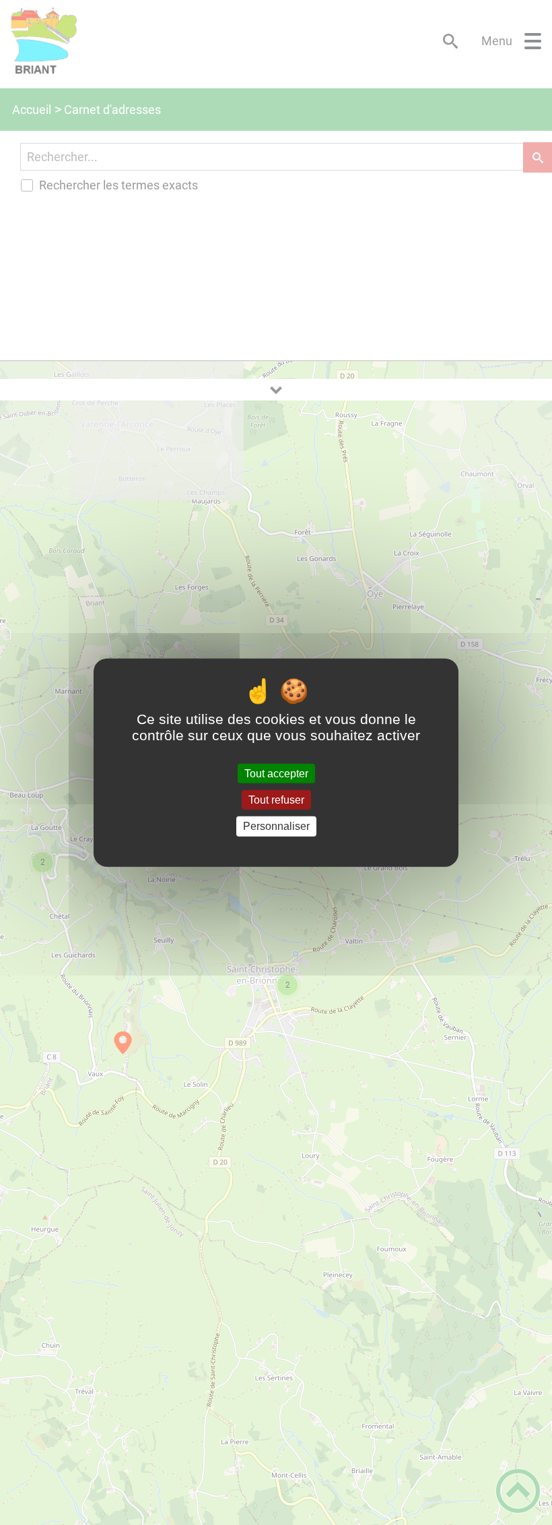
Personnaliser (276, 826)
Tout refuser (276, 800)
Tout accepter (276, 773)
